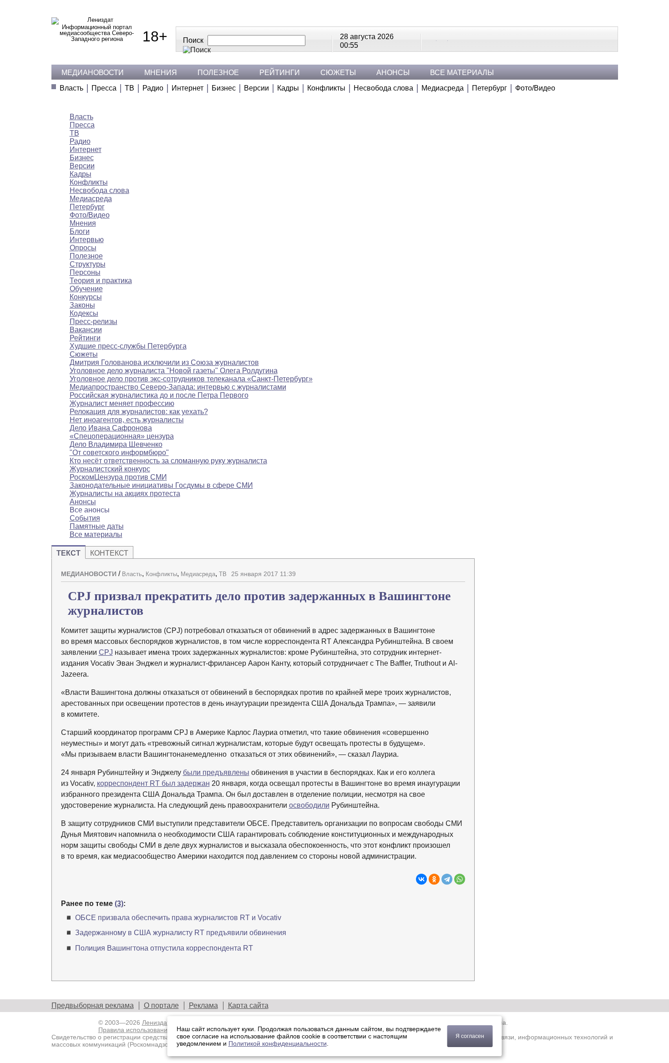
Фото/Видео (535, 88)
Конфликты (326, 88)
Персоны (85, 272)
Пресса (104, 88)
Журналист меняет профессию (122, 403)
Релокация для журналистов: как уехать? (139, 411)
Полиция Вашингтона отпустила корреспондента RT (164, 948)
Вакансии (86, 330)
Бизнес (224, 88)
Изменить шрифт (442, 570)
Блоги (80, 231)
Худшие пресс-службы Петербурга (128, 346)
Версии (256, 88)
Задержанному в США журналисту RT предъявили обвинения (180, 932)
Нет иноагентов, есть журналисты (127, 420)
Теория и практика (101, 280)
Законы (82, 305)
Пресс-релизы (93, 321)
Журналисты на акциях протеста (125, 493)
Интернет (187, 88)
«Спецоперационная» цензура (122, 436)
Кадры (288, 88)
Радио (152, 88)
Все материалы (462, 72)
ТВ (129, 88)
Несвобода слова (383, 88)
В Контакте (431, 39)
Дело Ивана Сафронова (111, 428)
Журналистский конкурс (110, 469)
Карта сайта (248, 1005)
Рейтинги (279, 72)
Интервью (87, 239)
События (85, 518)
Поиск (193, 40)
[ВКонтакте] (421, 879)
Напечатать (426, 570)
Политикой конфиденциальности (277, 1043)
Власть (71, 88)
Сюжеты (338, 72)
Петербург (489, 88)
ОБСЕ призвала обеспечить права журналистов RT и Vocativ (178, 917)
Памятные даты (97, 526)
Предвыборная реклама (92, 1005)
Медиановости (92, 72)
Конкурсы (86, 297)
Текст (68, 553)
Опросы (83, 248)
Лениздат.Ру (160, 1022)
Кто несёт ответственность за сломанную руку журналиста (168, 461)
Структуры (88, 264)
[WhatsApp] (459, 879)
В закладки (458, 570)
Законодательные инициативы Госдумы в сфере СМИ (161, 485)
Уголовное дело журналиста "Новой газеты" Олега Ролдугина (174, 371)
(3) (119, 903)
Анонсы (393, 72)
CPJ (106, 652)
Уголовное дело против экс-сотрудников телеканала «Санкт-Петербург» (191, 379)
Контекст (109, 553)
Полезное (218, 72)
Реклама (203, 1005)
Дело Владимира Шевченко (116, 444)
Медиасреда (442, 88)
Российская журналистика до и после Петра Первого (159, 395)
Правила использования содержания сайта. (164, 1029)
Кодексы (84, 313)
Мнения (160, 72)
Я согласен (470, 1036)
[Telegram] (446, 879)
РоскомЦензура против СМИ (118, 477)
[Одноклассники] (434, 879)
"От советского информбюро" (119, 452)
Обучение (86, 289)
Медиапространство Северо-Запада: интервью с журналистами (178, 387)
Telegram (443, 39)
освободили (309, 805)
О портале (161, 1005)
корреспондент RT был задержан (153, 783)
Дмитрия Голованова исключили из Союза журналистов (164, 362)
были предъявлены (216, 772)
